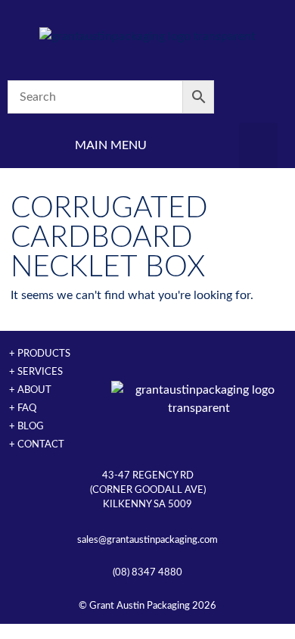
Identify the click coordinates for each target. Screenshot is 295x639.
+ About (30, 389)
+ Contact (36, 444)
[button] (258, 145)
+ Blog (26, 426)
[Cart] (258, 97)
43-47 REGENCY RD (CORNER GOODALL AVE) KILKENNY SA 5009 (148, 490)
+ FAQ (22, 408)
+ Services (36, 371)
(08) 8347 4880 (147, 572)
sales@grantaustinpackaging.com (147, 539)
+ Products (39, 353)
